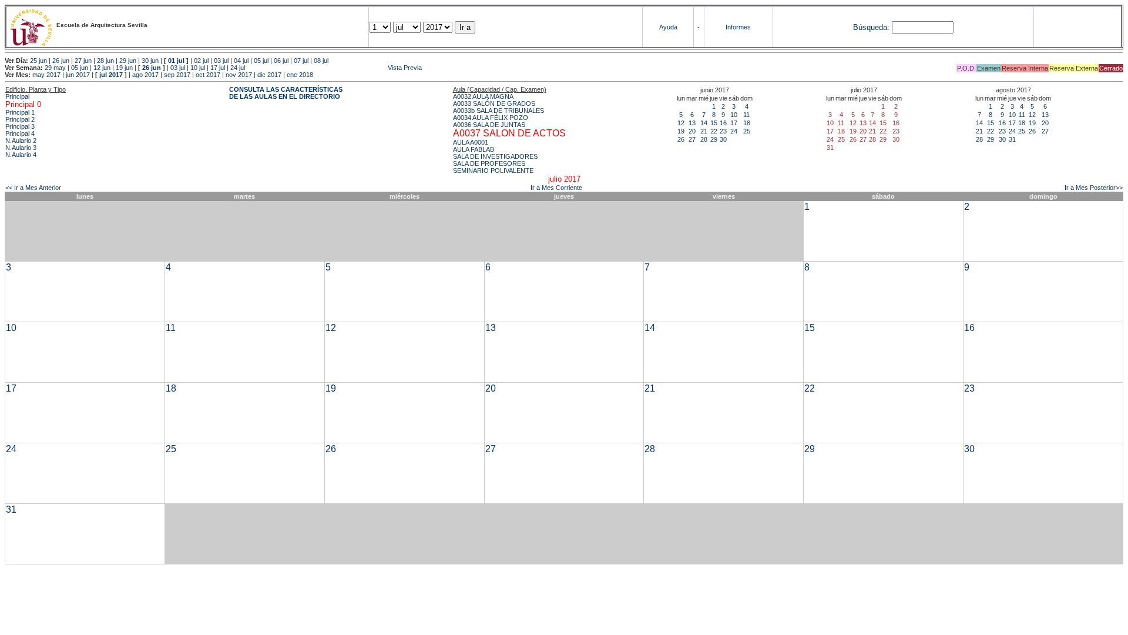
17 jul (217, 67)
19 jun (124, 67)
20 (692, 131)
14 (703, 122)
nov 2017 (239, 74)
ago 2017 (145, 74)
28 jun (105, 60)
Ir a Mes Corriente (556, 187)
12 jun (101, 67)
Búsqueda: (871, 27)
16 (723, 122)
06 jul (281, 60)
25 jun (38, 60)
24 (733, 131)
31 (1012, 139)
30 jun (150, 60)
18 (746, 122)
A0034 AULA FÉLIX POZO (490, 117)
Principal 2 (20, 119)
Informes (738, 27)
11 (746, 114)
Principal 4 (20, 133)
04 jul (241, 60)
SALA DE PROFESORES (489, 163)
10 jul (197, 67)
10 (733, 114)
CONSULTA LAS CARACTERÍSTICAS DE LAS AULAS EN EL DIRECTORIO (286, 93)
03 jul (221, 60)
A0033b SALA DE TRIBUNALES (498, 110)
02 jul (201, 60)
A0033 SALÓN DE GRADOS (494, 103)
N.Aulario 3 (20, 147)
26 (680, 139)
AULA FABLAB (473, 149)
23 (723, 131)
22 (713, 131)
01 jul (176, 60)
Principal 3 (20, 126)
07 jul (301, 60)
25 (746, 131)
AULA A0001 (470, 142)
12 (680, 122)
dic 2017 (269, 74)
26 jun (60, 60)
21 (703, 131)
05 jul (261, 60)
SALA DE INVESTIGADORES (495, 156)
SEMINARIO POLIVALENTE (493, 170)
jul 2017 (111, 74)
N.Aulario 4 (20, 154)
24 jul (237, 67)
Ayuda (668, 27)
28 (703, 139)
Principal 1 (20, 112)
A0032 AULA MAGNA (483, 96)
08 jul (321, 60)
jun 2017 (78, 74)
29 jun (127, 60)
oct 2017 (208, 74)
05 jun (79, 67)
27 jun (83, 60)
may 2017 (46, 74)
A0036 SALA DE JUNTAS (489, 124)
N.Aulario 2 (20, 140)
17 (733, 122)
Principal (17, 96)
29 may (55, 67)
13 (692, 122)
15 (713, 122)
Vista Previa (334, 67)
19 (680, 131)
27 (692, 139)
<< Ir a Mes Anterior (33, 187)
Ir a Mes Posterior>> (1094, 187)
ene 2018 (300, 74)
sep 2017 (177, 74)
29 (713, 139)
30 (723, 139)
